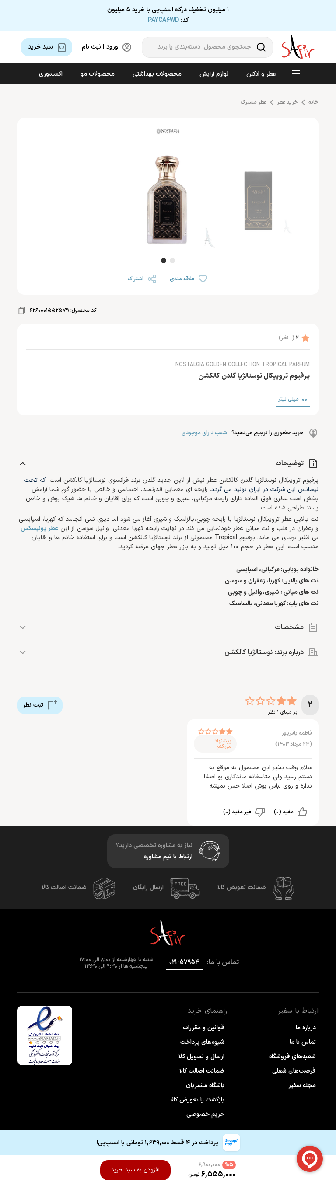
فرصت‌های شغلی (294, 1071)
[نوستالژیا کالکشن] (168, 132)
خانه (313, 102)
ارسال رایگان (148, 887)
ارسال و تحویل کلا (201, 1056)
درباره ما (306, 1027)
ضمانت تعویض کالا (241, 887)
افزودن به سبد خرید (135, 1170)
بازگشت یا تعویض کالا (197, 1100)
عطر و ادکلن (261, 74)
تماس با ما (303, 1042)
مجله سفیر (302, 1085)
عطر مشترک (253, 102)
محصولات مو (97, 74)
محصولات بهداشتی (157, 74)
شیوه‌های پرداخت (202, 1042)
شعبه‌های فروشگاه (292, 1056)
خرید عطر (287, 102)
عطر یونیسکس (39, 528)
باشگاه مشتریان (205, 1085)
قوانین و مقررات (203, 1027)
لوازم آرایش (214, 74)
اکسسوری (51, 74)
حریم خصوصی (205, 1114)
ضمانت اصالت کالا (64, 887)
